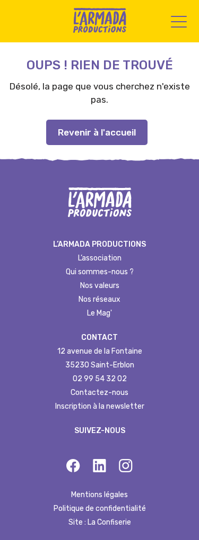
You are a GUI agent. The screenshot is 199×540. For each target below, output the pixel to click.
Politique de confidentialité (100, 508)
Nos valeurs (99, 285)
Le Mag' (99, 313)
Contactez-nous (99, 392)
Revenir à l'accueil (97, 132)
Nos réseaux (99, 299)
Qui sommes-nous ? (100, 271)
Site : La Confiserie (99, 522)
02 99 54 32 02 (100, 378)
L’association (100, 258)
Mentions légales (99, 494)
